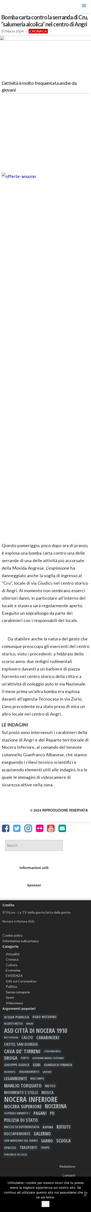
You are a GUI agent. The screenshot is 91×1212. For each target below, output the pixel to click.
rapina (47, 1126)
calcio (27, 1037)
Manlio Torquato (22, 1086)
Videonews (14, 1003)
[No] (85, 1195)
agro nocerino (45, 1016)
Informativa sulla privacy (20, 941)
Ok (45, 1204)
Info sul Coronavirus (21, 981)
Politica (11, 986)
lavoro (47, 1072)
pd (52, 1113)
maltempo (37, 1078)
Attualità (12, 954)
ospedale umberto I (17, 1113)
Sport (10, 997)
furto (25, 1058)
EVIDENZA (14, 975)
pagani (40, 1113)
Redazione (67, 1166)
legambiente (15, 1078)
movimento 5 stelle (21, 1092)
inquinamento (29, 1072)
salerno (42, 1134)
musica (47, 1092)
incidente (10, 1072)
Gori (37, 1065)
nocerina (55, 1106)
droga (10, 1058)
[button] (84, 6)
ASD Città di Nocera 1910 (35, 1030)
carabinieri (47, 1037)
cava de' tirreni (22, 1051)
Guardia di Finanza (58, 1064)
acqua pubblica (16, 1016)
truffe (45, 1147)
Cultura (11, 965)
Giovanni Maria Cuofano (48, 1058)
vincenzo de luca (15, 1154)
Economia (13, 970)
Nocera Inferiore (31, 1099)
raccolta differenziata (21, 1127)
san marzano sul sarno (21, 1141)
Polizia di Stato (21, 1120)
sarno (47, 1141)
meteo (50, 1085)
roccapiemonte (17, 1133)
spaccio (10, 1147)
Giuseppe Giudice (16, 1064)
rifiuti (63, 1127)
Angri (29, 1023)
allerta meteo (13, 1023)
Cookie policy (12, 935)
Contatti (68, 1175)
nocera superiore (22, 1106)
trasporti (28, 1147)
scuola (63, 1141)
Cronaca (38, 31)
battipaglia (11, 1037)
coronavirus (52, 1051)
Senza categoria (18, 992)
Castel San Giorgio (21, 1044)
